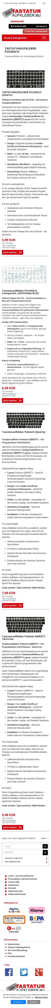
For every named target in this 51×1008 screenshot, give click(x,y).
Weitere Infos (41, 997)
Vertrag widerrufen (36, 31)
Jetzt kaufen (11, 252)
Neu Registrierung (12, 861)
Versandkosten (10, 245)
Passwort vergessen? (14, 858)
